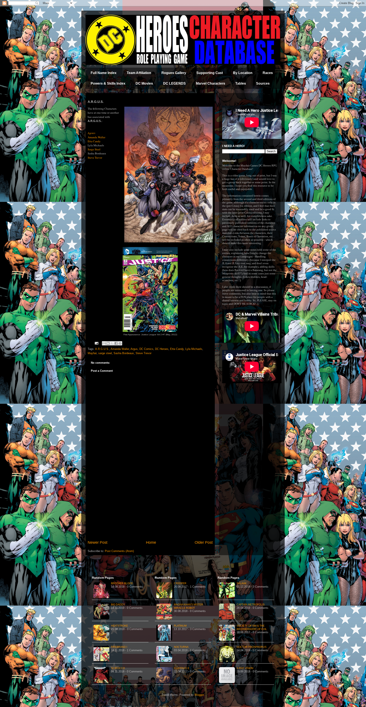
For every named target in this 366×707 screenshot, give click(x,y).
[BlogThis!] (108, 343)
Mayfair (92, 353)
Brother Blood (122, 583)
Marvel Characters (210, 83)
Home (151, 542)
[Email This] (104, 343)
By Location (242, 73)
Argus (134, 349)
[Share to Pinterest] (120, 343)
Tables (240, 83)
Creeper (180, 583)
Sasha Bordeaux (124, 353)
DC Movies (144, 83)
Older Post (204, 542)
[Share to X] (112, 343)
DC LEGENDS (174, 83)
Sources (263, 83)
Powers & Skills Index (108, 83)
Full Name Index (103, 73)
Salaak (242, 583)
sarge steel (105, 353)
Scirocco (118, 668)
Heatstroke (119, 625)
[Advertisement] (150, 504)
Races (268, 73)
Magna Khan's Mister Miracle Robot (188, 606)
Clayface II (181, 668)
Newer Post (97, 542)
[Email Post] (96, 343)
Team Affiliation (139, 73)
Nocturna (181, 647)
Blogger (199, 694)
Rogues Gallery (173, 73)
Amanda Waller (120, 349)
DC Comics (146, 349)
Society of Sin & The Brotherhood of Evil (252, 627)
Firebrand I (119, 647)
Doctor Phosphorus (251, 647)
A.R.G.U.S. (102, 349)
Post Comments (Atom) (119, 551)
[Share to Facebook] (116, 343)
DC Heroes (161, 349)
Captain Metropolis (251, 604)
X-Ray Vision (245, 668)
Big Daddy (118, 604)
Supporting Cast (209, 73)
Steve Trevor (143, 353)
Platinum (180, 625)
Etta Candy (177, 349)
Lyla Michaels (193, 349)
